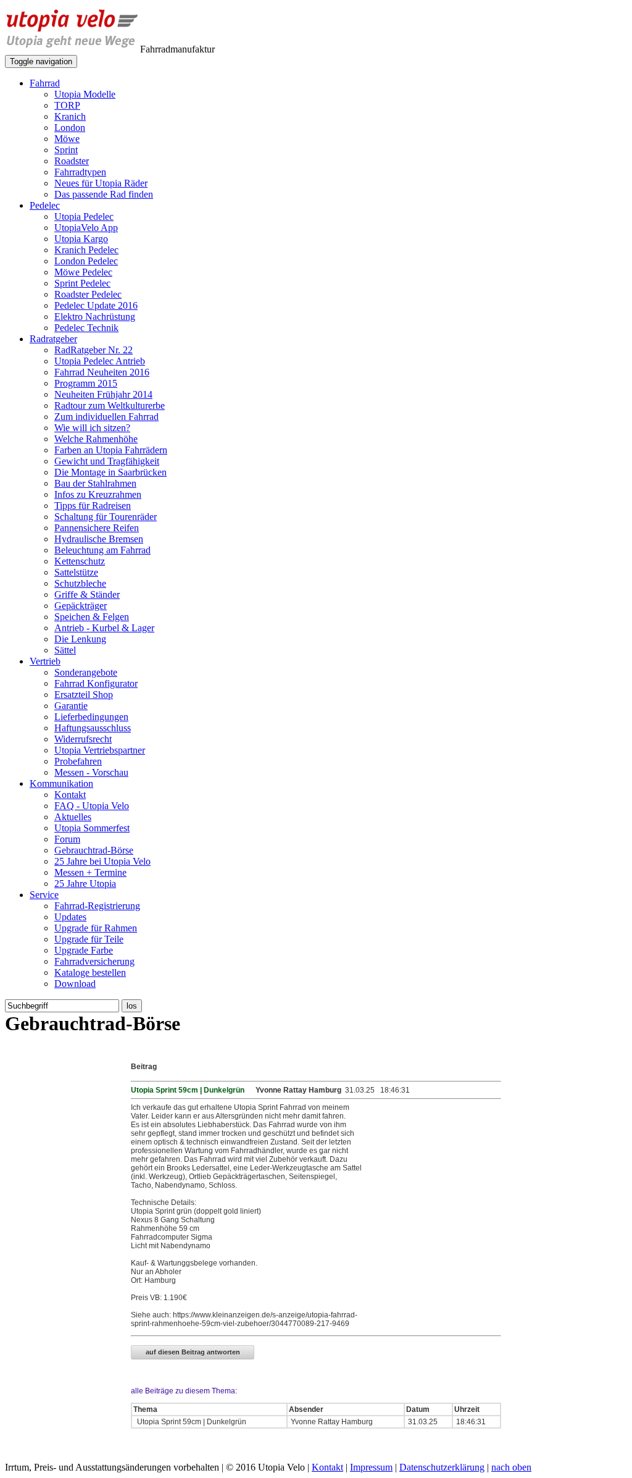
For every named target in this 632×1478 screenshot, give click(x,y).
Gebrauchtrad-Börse (93, 850)
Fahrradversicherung (94, 961)
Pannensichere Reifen (96, 528)
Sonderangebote (85, 672)
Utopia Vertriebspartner (99, 750)
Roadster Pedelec (88, 294)
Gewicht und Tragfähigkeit (106, 461)
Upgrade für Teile (88, 939)
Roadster (71, 161)
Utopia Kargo (81, 238)
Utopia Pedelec (84, 216)
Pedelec (45, 205)
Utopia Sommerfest (92, 828)
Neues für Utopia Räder (101, 183)
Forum (67, 839)
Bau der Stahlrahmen (95, 483)
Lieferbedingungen (91, 717)
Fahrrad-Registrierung (97, 906)
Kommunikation (61, 783)
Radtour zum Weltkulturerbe (109, 405)
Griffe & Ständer (87, 594)
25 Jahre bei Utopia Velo (102, 861)
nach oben (511, 1467)
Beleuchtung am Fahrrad (102, 550)
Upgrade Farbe (83, 950)
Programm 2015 (85, 383)
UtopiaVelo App (86, 227)
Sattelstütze (76, 572)
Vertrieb (45, 661)
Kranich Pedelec (86, 250)
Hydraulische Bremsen (98, 539)
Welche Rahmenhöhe (96, 439)
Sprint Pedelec (82, 283)
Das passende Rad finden (103, 194)
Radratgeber (53, 339)
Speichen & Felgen (91, 616)
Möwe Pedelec (83, 272)
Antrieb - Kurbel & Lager (104, 628)
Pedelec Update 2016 (96, 305)
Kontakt (70, 794)
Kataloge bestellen (90, 972)
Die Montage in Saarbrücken (110, 472)
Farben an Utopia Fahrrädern (110, 450)
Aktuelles (72, 817)
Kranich (70, 116)
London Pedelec (86, 261)
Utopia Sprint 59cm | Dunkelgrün (190, 1421)
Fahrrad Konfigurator (96, 683)
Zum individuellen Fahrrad (106, 416)
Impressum (371, 1467)
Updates (70, 917)
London (69, 127)
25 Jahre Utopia (85, 883)
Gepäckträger (80, 605)
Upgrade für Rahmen (95, 928)
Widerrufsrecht (83, 739)
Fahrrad (45, 83)
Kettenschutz (79, 561)
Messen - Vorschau (91, 772)
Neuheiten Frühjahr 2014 (103, 394)
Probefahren (78, 761)
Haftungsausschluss (92, 728)
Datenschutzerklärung (441, 1467)
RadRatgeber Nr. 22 (93, 350)
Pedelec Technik (86, 327)
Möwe (67, 138)
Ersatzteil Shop (83, 694)
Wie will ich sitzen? (92, 427)
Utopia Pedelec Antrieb (99, 361)
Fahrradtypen (80, 172)
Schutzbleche (80, 583)
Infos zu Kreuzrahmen (97, 494)
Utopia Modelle (84, 94)
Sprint (66, 150)
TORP (67, 105)
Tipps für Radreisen (92, 505)
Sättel (65, 650)
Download (75, 983)
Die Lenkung (80, 639)
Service (44, 894)
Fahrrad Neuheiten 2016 (101, 372)
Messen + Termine (90, 872)
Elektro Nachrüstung (94, 316)
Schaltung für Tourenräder (105, 516)
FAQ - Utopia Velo (91, 805)
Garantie (71, 705)
